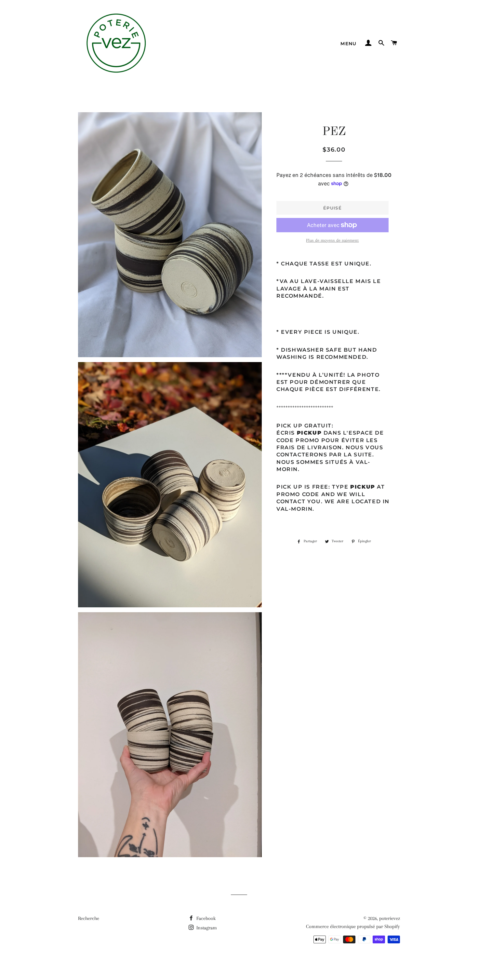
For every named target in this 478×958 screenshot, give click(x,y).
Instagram (206, 928)
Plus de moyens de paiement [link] (332, 240)
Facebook (205, 918)
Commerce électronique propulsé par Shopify (353, 926)
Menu (348, 44)
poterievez (389, 918)
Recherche (88, 918)
